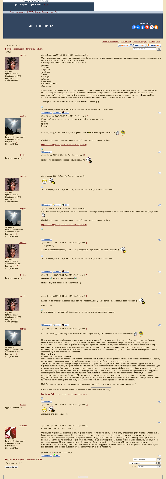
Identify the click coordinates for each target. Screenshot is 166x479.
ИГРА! (40, 49)
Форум (8, 49)
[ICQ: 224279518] (65, 112)
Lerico (23, 155)
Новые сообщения (111, 42)
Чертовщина (18, 49)
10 (87, 404)
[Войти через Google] (152, 27)
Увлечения (30, 49)
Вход (57, 12)
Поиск (152, 42)
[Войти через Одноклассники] (156, 27)
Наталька (23, 425)
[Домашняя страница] (57, 112)
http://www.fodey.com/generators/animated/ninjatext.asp (64, 145)
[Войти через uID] (134, 27)
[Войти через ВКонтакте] (138, 27)
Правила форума (140, 42)
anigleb (23, 116)
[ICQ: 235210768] (56, 455)
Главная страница (18, 12)
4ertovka (22, 55)
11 (87, 425)
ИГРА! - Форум (34, 12)
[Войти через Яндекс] (147, 27)
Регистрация (47, 12)
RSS (46, 4)
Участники (126, 42)
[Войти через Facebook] (143, 27)
